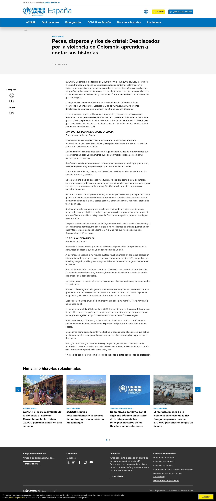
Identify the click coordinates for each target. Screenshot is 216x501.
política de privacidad (17, 498)
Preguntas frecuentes (163, 457)
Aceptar (206, 497)
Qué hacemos (50, 22)
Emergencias (73, 22)
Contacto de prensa (162, 465)
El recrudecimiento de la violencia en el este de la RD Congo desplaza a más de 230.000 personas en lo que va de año (173, 419)
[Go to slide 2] (110, 440)
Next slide (197, 389)
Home (25, 30)
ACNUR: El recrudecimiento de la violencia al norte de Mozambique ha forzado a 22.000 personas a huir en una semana (42, 419)
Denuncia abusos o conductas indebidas (173, 469)
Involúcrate (154, 22)
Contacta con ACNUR (163, 461)
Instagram (85, 462)
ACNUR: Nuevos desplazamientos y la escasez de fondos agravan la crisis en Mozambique (85, 417)
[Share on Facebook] (11, 101)
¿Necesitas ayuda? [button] (182, 11)
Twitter (68, 462)
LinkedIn (74, 462)
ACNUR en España (99, 22)
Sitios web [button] (146, 12)
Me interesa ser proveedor (166, 480)
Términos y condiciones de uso (181, 490)
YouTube (91, 462)
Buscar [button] (138, 12)
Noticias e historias (129, 22)
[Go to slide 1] (107, 440)
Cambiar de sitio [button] (50, 2)
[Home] (40, 11)
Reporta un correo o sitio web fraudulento (167, 475)
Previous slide (18, 389)
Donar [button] (160, 11)
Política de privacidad (157, 490)
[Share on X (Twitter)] (11, 95)
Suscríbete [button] (117, 476)
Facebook (79, 462)
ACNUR (31, 22)
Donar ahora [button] (31, 463)
